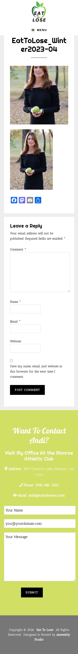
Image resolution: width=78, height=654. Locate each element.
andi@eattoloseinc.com (41, 495)
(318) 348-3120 (41, 485)
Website (15, 341)
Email (15, 321)
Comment (18, 249)
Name (15, 302)
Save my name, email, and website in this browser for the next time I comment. (36, 371)
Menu (42, 30)
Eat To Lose (39, 13)
